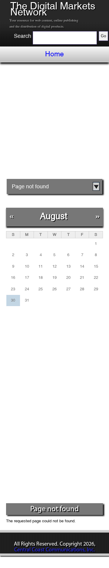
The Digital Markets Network (52, 9)
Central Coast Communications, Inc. (54, 550)
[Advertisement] (54, 122)
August (53, 216)
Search (22, 36)
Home (54, 54)
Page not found (30, 186)
